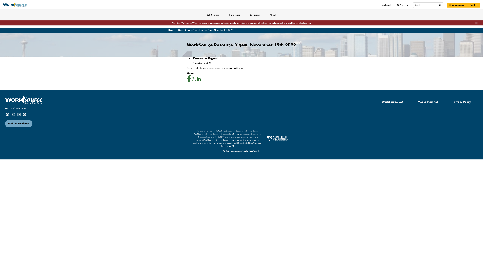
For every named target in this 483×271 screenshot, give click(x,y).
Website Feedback (18, 124)
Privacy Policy (462, 102)
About (273, 14)
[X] (194, 79)
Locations (255, 14)
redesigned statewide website (223, 22)
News (180, 30)
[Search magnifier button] (440, 5)
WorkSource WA (392, 102)
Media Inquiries (428, 102)
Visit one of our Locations (16, 108)
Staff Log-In (402, 5)
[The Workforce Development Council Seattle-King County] (277, 138)
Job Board (386, 5)
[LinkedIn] (198, 79)
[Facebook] (189, 79)
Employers (234, 14)
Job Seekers (213, 14)
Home (170, 30)
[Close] (476, 22)
